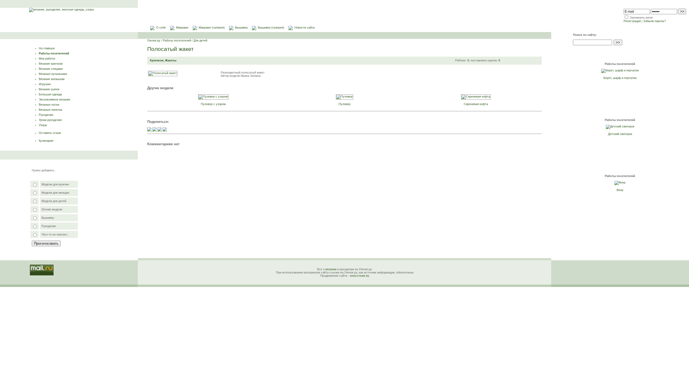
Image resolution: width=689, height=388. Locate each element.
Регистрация (632, 21)
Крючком (156, 60)
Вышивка (241, 27)
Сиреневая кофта (476, 104)
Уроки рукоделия (50, 120)
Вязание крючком (51, 63)
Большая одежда (50, 94)
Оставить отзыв (50, 132)
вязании (330, 269)
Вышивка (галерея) (271, 27)
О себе (161, 27)
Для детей (200, 40)
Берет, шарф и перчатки (620, 77)
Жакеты (170, 60)
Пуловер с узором (213, 104)
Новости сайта (304, 27)
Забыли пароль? (654, 21)
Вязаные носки (49, 104)
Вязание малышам (52, 79)
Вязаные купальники (53, 73)
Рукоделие (46, 114)
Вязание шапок (49, 89)
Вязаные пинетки (50, 109)
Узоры (43, 125)
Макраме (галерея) (212, 27)
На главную (47, 48)
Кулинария (46, 140)
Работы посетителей (54, 53)
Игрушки (45, 84)
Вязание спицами (51, 68)
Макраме (182, 27)
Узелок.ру (153, 40)
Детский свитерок (620, 134)
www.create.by (359, 275)
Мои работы (47, 58)
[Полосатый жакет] (162, 73)
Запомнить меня (641, 17)
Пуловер (344, 104)
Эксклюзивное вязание (54, 99)
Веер (620, 190)
